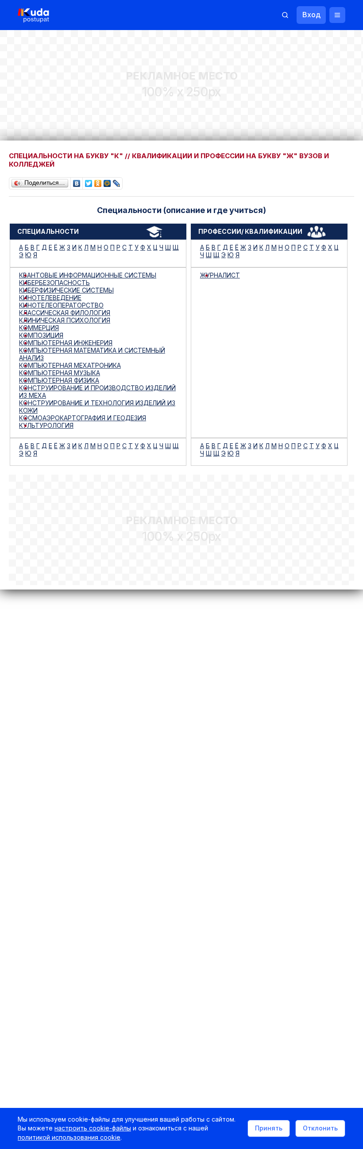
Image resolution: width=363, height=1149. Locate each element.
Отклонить (320, 1128)
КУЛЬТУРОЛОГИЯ (46, 425)
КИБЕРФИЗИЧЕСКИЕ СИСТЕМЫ (66, 290)
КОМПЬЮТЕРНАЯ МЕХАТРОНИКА (70, 365)
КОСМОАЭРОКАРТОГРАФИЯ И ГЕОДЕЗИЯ (82, 418)
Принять (268, 1128)
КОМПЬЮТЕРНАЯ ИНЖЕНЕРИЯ (65, 342)
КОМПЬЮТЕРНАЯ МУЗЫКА (59, 373)
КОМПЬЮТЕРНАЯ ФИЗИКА (59, 380)
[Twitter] (88, 181)
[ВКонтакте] (76, 181)
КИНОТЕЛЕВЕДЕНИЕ (50, 297)
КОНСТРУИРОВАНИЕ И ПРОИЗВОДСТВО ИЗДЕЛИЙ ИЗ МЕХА (97, 391)
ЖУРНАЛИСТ (220, 275)
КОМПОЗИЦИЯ (41, 335)
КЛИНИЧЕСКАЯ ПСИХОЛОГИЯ (64, 320)
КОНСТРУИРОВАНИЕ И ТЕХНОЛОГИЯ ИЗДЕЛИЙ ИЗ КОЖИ (97, 406)
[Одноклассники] (98, 181)
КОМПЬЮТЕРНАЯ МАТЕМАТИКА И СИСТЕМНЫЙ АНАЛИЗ (92, 353)
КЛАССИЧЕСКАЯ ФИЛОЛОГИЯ (64, 312)
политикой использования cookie (69, 1137)
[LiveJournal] (116, 181)
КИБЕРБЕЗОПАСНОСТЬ (54, 282)
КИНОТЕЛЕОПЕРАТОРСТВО (61, 305)
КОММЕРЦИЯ (39, 327)
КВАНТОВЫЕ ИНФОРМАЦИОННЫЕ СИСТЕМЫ (87, 275)
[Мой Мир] (107, 181)
